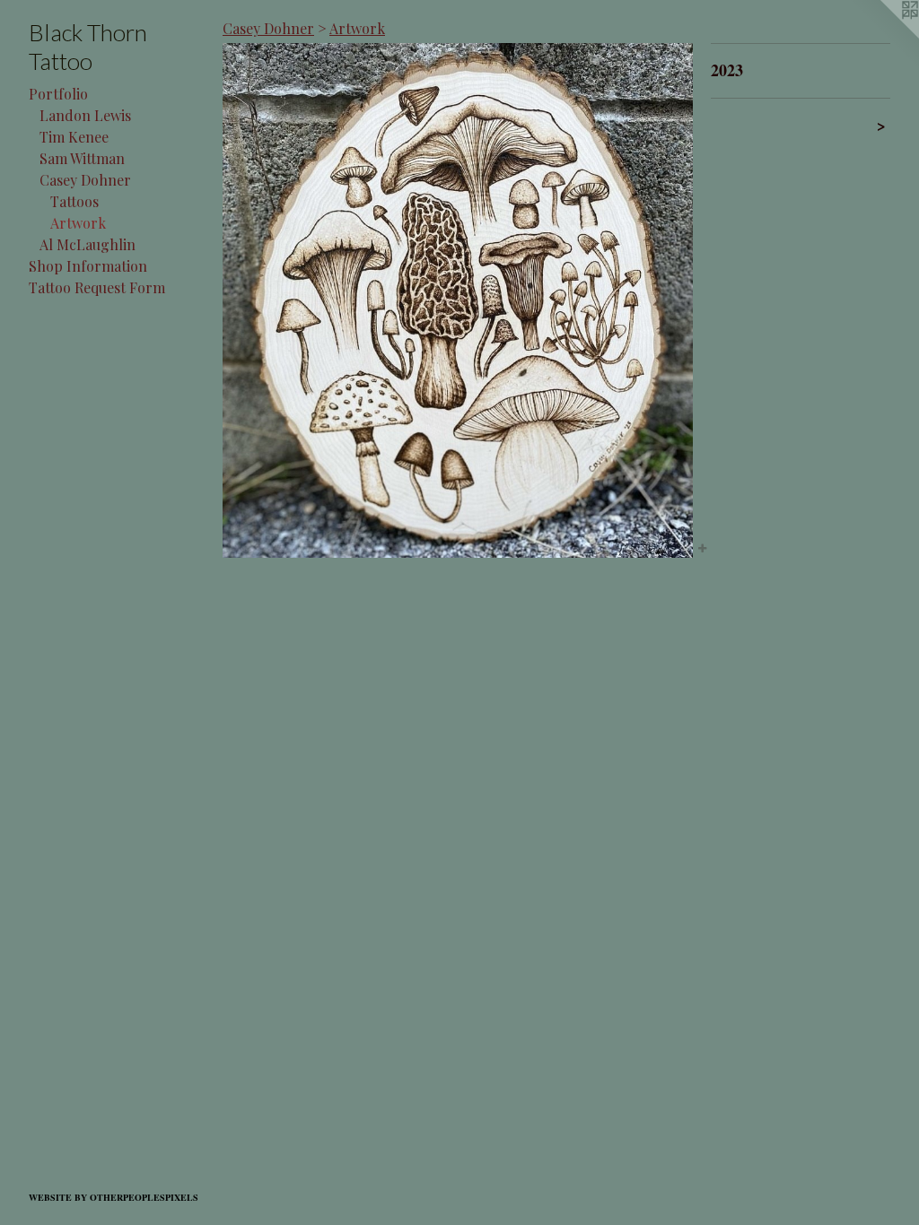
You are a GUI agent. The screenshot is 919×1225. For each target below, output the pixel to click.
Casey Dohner (85, 179)
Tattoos (74, 201)
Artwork (78, 222)
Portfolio (58, 93)
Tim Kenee (74, 136)
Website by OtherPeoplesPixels (113, 1197)
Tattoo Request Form (97, 287)
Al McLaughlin (87, 244)
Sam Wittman (82, 158)
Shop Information (88, 265)
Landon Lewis (85, 115)
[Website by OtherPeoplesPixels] (883, 36)
